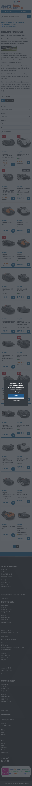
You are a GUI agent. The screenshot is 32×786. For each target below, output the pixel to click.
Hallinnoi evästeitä (16, 400)
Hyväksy (16, 395)
